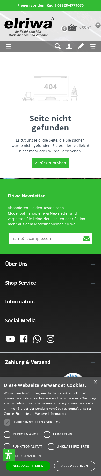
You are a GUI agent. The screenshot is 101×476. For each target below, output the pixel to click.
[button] (9, 455)
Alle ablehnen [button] (74, 466)
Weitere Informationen (52, 413)
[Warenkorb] (59, 19)
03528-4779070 (70, 5)
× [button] (95, 382)
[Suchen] (57, 46)
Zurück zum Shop (50, 162)
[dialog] (50, 426)
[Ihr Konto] (69, 46)
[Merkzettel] (81, 46)
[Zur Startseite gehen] (27, 26)
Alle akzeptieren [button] (28, 466)
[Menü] (8, 46)
